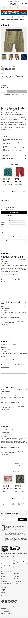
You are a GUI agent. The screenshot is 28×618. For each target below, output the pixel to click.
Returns (25, 94)
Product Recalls (17, 583)
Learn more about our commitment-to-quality (14, 554)
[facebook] (2, 601)
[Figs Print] (4, 486)
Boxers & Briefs (13, 17)
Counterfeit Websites (18, 581)
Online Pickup (4, 579)
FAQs (2, 578)
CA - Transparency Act (5, 611)
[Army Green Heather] (18, 486)
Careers (3, 592)
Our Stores (3, 590)
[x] (6, 601)
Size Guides (16, 576)
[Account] (23, 3)
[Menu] (1, 3)
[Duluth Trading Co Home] (13, 4)
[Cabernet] (16, 179)
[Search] (2, 7)
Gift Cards (16, 578)
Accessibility (4, 581)
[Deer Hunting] (4, 179)
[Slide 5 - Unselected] (14, 191)
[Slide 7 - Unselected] (15, 191)
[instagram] (15, 601)
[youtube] (9, 601)
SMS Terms (16, 573)
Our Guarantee (17, 579)
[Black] (18, 179)
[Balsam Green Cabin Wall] (16, 486)
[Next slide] (24, 191)
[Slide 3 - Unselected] (13, 191)
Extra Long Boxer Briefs (21, 17)
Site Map (3, 615)
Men (5, 504)
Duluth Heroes (4, 594)
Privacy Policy (16, 521)
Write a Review (14, 212)
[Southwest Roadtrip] (8, 179)
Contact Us (3, 573)
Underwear (9, 504)
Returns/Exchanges (18, 575)
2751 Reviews (19, 25)
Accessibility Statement (6, 583)
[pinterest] (12, 601)
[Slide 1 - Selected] (12, 191)
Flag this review (5, 282)
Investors (3, 595)
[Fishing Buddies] (6, 179)
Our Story (3, 589)
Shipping (3, 576)
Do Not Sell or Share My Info (6, 613)
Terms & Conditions (5, 609)
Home (2, 504)
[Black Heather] (20, 486)
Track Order (4, 575)
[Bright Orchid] (6, 486)
